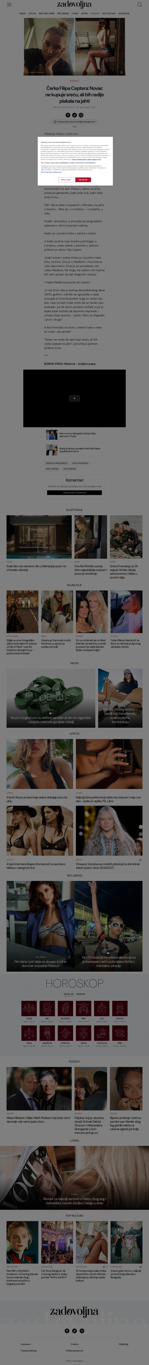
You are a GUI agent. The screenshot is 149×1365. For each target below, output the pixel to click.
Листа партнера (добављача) (51, 172)
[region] (75, 161)
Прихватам (83, 180)
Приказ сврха (66, 180)
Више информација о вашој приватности (86, 159)
